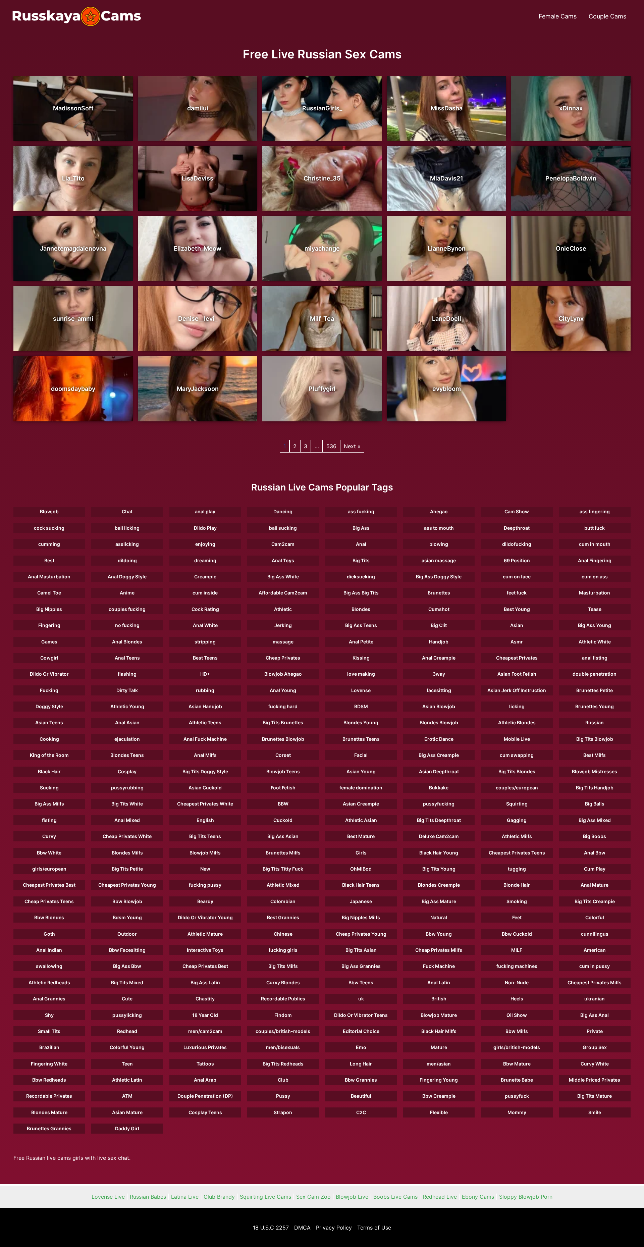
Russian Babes (148, 1196)
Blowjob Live (352, 1196)
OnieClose (571, 248)
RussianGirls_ (322, 108)
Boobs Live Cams (395, 1196)
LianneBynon (447, 248)
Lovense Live (108, 1196)
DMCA (302, 1227)
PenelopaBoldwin (570, 178)
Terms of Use (374, 1227)
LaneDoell (446, 318)
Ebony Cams (478, 1196)
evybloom (446, 388)
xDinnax (571, 108)
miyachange (322, 248)
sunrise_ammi (73, 318)
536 (331, 446)
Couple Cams (607, 16)
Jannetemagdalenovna (73, 248)
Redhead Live (440, 1196)
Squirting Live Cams (265, 1196)
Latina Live (185, 1196)
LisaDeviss (197, 178)
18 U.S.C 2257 (271, 1227)
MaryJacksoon (198, 388)
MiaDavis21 (446, 178)
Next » (352, 446)
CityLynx (571, 318)
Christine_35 (322, 178)
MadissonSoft (73, 108)
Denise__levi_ (197, 318)
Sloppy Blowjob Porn (525, 1196)
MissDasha (447, 108)
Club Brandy (219, 1196)
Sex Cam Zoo (313, 1196)
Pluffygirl (322, 388)
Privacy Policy (334, 1227)
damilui (197, 108)
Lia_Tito (73, 178)
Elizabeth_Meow (197, 248)
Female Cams (558, 16)
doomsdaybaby (73, 388)
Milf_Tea (322, 318)
